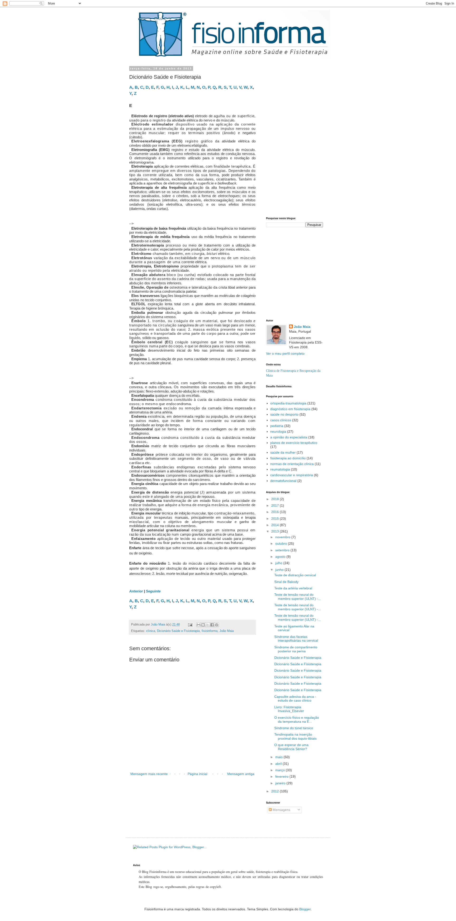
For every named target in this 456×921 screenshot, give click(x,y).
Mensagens (281, 810)
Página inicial (197, 774)
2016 (275, 512)
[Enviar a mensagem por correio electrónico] (190, 624)
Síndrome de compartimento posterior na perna (295, 649)
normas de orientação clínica (292, 464)
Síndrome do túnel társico (293, 728)
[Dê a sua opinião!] (203, 624)
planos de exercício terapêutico (293, 443)
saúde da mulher (283, 452)
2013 (275, 531)
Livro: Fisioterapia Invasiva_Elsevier (289, 709)
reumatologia (280, 469)
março (280, 770)
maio (279, 757)
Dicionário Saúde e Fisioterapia (178, 631)
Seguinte (153, 591)
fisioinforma (210, 631)
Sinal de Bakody (286, 582)
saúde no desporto (284, 414)
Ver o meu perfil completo (285, 353)
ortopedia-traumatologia (288, 403)
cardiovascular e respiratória (291, 475)
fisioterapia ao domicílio (288, 458)
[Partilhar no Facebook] (212, 624)
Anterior (136, 591)
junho (280, 570)
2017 (275, 505)
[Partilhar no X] (207, 624)
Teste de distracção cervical (295, 575)
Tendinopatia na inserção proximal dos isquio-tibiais (295, 736)
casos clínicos (280, 420)
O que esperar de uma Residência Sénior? (291, 747)
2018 (275, 499)
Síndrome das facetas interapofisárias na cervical (296, 639)
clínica (150, 631)
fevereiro (282, 776)
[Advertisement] (190, 218)
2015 (275, 518)
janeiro (280, 783)
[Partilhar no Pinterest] (216, 624)
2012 (275, 791)
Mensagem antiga (240, 774)
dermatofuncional (283, 481)
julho (279, 563)
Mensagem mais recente (149, 774)
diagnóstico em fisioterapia (290, 409)
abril (279, 764)
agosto (280, 556)
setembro (282, 550)
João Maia (226, 631)
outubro (281, 543)
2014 (275, 525)
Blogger (305, 909)
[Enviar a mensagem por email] (198, 624)
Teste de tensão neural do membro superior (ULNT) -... (297, 597)
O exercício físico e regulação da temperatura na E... (296, 719)
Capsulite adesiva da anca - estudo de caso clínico (295, 699)
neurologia (278, 431)
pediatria (276, 426)
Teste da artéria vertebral (293, 588)
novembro (283, 537)
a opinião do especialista (288, 437)
